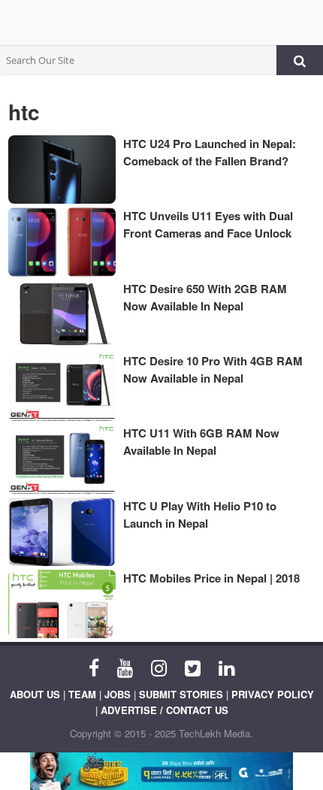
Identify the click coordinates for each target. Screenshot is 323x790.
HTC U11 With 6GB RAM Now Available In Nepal (201, 442)
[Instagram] (159, 666)
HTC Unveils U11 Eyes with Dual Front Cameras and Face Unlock (208, 224)
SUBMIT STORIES (181, 694)
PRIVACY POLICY (272, 694)
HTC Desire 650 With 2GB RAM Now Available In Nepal (205, 297)
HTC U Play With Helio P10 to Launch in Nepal (199, 514)
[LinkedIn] (226, 666)
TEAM (82, 694)
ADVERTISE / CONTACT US (164, 710)
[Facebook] (94, 666)
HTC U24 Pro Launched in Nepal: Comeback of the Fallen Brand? (209, 152)
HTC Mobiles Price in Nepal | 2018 (211, 578)
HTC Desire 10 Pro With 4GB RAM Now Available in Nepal (213, 369)
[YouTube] (125, 666)
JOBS (117, 694)
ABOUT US (35, 694)
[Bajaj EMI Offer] (161, 771)
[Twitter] (193, 666)
